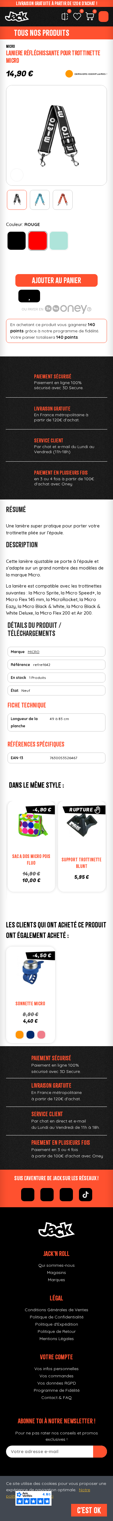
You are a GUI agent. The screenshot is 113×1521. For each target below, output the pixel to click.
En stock (18, 677)
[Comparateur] (65, 16)
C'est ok (89, 1510)
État (14, 690)
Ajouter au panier (56, 280)
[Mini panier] (90, 17)
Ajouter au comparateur (13, 826)
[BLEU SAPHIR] (30, 1035)
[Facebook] (27, 1194)
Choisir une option (36, 985)
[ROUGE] (37, 240)
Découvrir (87, 838)
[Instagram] (47, 1194)
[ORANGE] (20, 1035)
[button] (12, 135)
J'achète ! (37, 838)
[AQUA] (58, 240)
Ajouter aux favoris (29, 296)
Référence (20, 664)
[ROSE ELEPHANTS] (41, 1035)
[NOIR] (16, 240)
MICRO (10, 46)
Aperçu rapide (49, 826)
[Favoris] (77, 16)
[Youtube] (66, 1194)
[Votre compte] (103, 16)
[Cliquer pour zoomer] (17, 175)
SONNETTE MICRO (30, 1003)
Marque (18, 651)
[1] (100, 1452)
